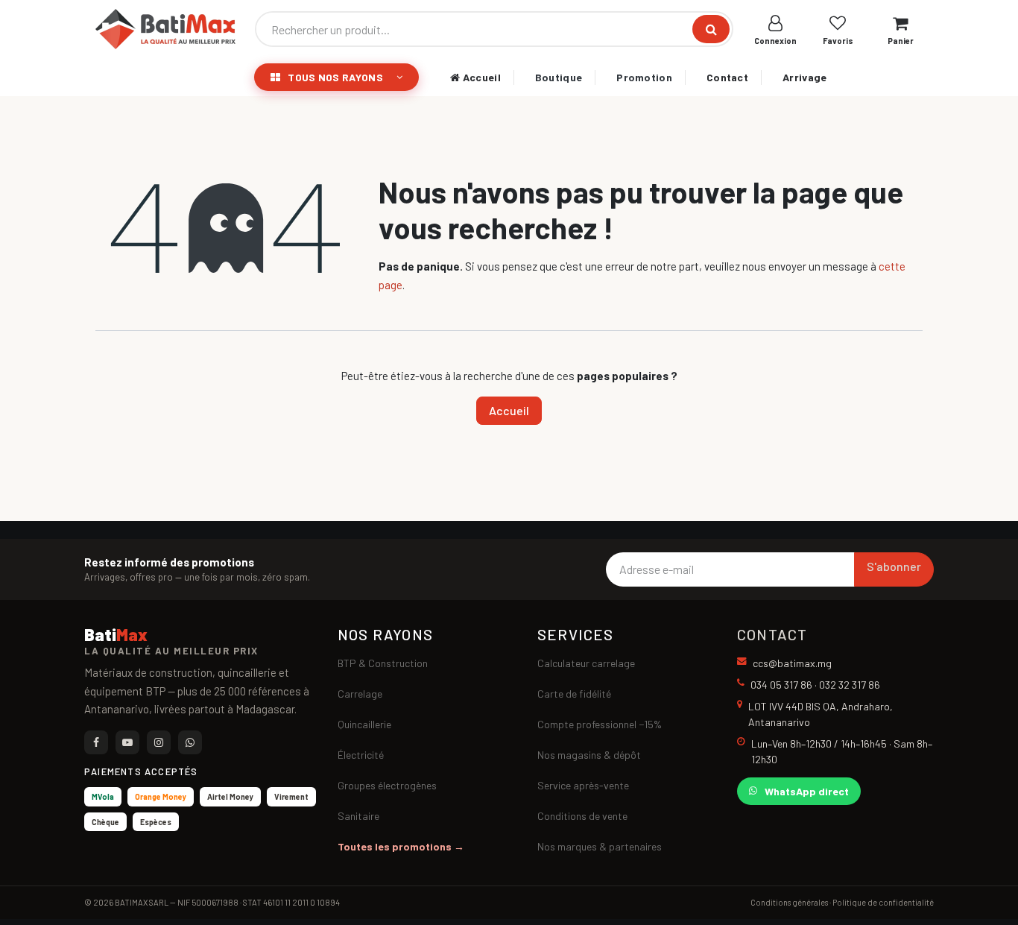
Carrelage (360, 693)
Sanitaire (358, 815)
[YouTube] (127, 742)
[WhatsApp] (190, 742)
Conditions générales (789, 902)
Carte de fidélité (574, 693)
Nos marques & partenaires (599, 846)
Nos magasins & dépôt (589, 754)
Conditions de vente (582, 815)
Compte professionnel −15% (599, 724)
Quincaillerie (364, 724)
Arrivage (804, 77)
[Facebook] (96, 742)
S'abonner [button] (894, 566)
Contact (727, 77)
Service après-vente (583, 785)
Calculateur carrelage (586, 663)
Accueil (480, 77)
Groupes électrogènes (387, 785)
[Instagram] (159, 742)
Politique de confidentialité (883, 902)
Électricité (361, 754)
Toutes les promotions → (401, 846)
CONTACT (772, 634)
